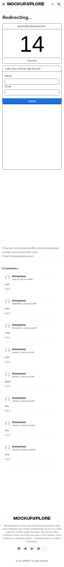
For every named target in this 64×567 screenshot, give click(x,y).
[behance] (32, 548)
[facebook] (18, 548)
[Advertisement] (32, 136)
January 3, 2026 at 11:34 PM (23, 352)
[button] (3, 4)
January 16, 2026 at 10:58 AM (23, 450)
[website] (45, 548)
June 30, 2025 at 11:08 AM (22, 279)
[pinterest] (38, 548)
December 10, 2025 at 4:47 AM (24, 328)
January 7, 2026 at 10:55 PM (23, 377)
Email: (8, 86)
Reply (8, 289)
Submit (32, 101)
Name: (8, 75)
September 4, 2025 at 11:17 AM (24, 304)
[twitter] (25, 548)
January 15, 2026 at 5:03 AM (23, 425)
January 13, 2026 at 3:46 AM (23, 401)
